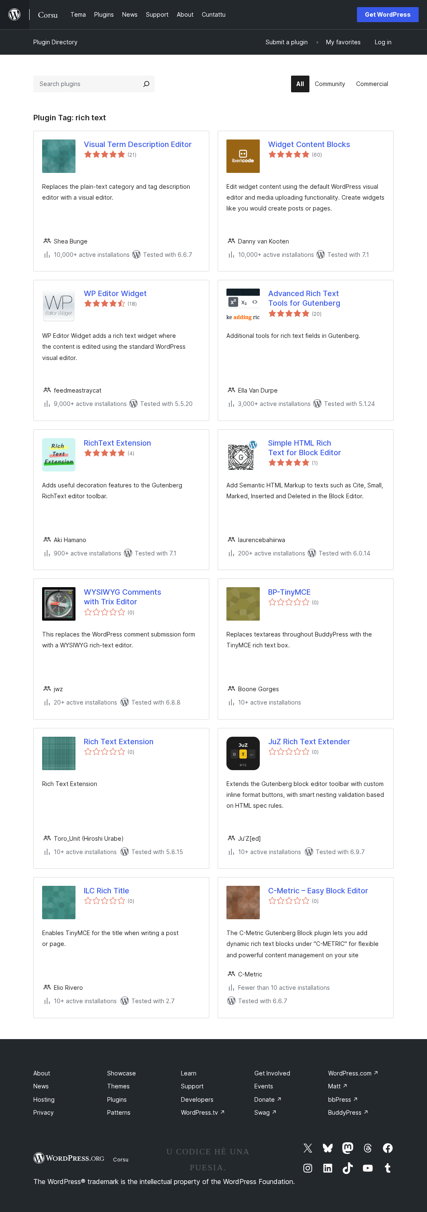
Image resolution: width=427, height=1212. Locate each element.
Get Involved (272, 1073)
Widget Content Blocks (309, 144)
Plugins (117, 1099)
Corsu (120, 1159)
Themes (118, 1086)
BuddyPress (348, 1112)
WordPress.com (353, 1073)
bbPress (343, 1099)
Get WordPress (388, 14)
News (41, 1086)
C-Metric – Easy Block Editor (318, 890)
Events (263, 1086)
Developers (197, 1099)
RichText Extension (117, 443)
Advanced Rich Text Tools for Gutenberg (304, 298)
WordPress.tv (203, 1112)
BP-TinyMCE (289, 592)
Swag (265, 1112)
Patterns (119, 1112)
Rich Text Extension (118, 741)
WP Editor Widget (115, 293)
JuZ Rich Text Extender (309, 741)
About (41, 1073)
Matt (338, 1086)
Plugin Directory (55, 42)
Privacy (43, 1112)
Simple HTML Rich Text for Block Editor (304, 448)
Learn (188, 1073)
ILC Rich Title (106, 890)
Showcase (121, 1073)
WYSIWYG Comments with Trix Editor (122, 597)
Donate (268, 1099)
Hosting (44, 1099)
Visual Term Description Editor (138, 144)
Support (192, 1086)
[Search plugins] (146, 84)
